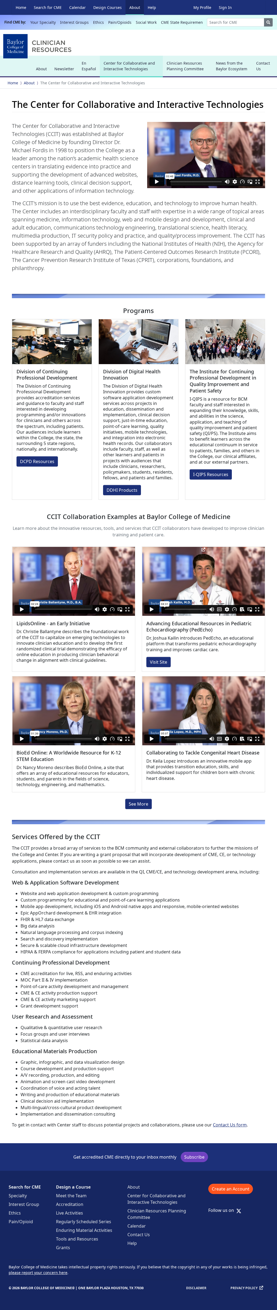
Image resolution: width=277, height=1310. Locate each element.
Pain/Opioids (119, 22)
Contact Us (263, 66)
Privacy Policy (244, 1288)
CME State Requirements (183, 22)
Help (152, 7)
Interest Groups (74, 22)
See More (138, 804)
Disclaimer (196, 1288)
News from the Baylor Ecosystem (231, 66)
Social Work (146, 22)
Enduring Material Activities (84, 1230)
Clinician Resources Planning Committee (185, 66)
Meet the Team (71, 1196)
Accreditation (69, 1204)
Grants (63, 1248)
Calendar (77, 7)
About (136, 7)
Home (21, 7)
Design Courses (107, 7)
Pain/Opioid (21, 1222)
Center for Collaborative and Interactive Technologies (129, 68)
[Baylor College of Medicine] (38, 46)
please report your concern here (38, 1272)
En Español (89, 66)
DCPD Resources (37, 461)
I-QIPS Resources (210, 474)
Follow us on (222, 1210)
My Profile (202, 7)
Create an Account (230, 1189)
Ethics (98, 22)
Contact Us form (230, 1125)
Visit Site (158, 662)
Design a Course (73, 1187)
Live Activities (69, 1213)
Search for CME (48, 7)
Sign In (225, 7)
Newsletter (64, 68)
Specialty (18, 1196)
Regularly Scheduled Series (83, 1222)
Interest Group (24, 1204)
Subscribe (194, 1157)
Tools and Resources (77, 1239)
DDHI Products (122, 490)
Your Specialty (43, 22)
